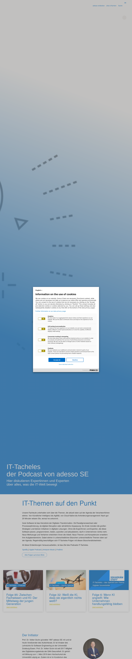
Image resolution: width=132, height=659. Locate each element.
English (38, 290)
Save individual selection (66, 364)
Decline (75, 360)
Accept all (56, 360)
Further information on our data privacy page (50, 311)
